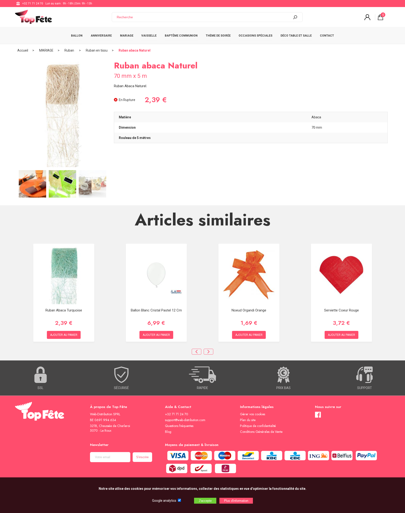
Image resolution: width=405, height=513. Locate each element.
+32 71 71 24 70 (32, 3)
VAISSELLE (149, 35)
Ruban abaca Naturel (134, 50)
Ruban (69, 50)
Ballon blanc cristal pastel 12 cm (156, 310)
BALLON (76, 35)
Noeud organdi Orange (249, 310)
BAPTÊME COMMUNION (181, 35)
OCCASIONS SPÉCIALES (255, 35)
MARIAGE (126, 35)
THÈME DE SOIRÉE (218, 35)
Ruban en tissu (97, 50)
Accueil (22, 50)
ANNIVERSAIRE (101, 35)
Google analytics (164, 500)
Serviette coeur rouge (341, 310)
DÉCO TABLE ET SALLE (296, 35)
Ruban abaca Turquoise (63, 310)
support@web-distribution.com (185, 420)
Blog (168, 431)
